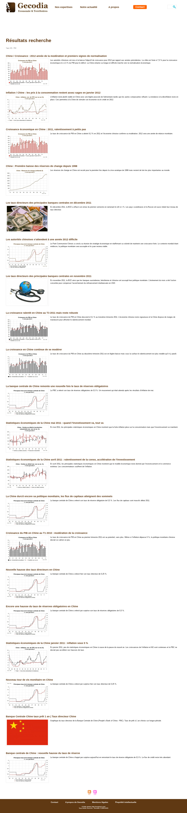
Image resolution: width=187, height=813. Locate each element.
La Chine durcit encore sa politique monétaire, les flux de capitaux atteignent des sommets (59, 496)
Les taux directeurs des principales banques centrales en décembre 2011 (48, 202)
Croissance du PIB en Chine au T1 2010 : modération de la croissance (46, 533)
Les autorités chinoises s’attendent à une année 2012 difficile (41, 239)
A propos (113, 7)
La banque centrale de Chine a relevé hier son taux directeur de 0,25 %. (78, 574)
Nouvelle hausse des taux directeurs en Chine (33, 569)
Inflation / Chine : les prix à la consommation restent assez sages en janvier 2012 (53, 92)
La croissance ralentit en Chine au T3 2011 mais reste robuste (42, 312)
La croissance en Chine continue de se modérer (34, 349)
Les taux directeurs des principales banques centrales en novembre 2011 (48, 276)
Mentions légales (100, 802)
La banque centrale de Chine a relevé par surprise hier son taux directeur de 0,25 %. (83, 684)
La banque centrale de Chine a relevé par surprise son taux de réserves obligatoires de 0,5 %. (87, 611)
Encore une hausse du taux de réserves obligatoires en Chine (42, 606)
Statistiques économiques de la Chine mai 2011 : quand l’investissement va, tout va (54, 423)
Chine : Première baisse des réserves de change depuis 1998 (41, 166)
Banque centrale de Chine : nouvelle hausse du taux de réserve (43, 753)
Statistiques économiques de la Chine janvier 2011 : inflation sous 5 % (47, 643)
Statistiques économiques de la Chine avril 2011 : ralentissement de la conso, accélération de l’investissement (70, 459)
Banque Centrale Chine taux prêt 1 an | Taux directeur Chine (41, 716)
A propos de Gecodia (75, 802)
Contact (140, 7)
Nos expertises (63, 7)
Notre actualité (88, 7)
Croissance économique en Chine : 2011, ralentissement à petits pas (46, 129)
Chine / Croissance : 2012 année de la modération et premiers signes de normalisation (56, 56)
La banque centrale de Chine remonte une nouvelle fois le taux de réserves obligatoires (57, 386)
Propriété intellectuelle (125, 802)
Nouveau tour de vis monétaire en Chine (29, 679)
